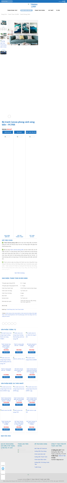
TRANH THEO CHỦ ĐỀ (26, 10)
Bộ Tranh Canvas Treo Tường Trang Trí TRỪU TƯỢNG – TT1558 (19, 423)
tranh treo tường (28, 314)
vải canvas (7, 316)
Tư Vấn (58, 10)
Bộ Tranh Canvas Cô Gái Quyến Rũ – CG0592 (32, 423)
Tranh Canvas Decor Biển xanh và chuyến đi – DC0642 (19, 399)
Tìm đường (3, 465)
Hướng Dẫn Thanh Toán (40, 456)
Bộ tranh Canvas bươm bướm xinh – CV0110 (18, 370)
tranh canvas (9, 313)
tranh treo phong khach (10, 314)
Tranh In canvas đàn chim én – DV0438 (19, 345)
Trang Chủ (4, 14)
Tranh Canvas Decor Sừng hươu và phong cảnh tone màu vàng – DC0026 (32, 371)
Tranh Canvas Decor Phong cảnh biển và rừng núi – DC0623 (6, 399)
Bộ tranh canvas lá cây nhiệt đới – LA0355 (31, 346)
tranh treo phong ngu (19, 314)
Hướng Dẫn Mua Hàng (40, 451)
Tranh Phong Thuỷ (12, 10)
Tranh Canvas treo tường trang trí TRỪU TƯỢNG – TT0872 (6, 346)
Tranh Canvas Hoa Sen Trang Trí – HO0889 (6, 423)
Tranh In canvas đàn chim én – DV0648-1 (6, 369)
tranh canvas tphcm (16, 313)
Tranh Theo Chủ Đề (13, 14)
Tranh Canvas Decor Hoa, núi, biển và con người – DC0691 (32, 399)
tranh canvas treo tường (26, 313)
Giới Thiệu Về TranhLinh (40, 448)
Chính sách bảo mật (39, 454)
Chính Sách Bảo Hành (40, 459)
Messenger (3, 474)
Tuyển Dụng (37, 467)
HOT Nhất (50, 10)
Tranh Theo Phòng (40, 10)
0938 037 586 (62, 455)
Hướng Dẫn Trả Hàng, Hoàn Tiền (41, 463)
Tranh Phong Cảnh (25, 14)
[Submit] (11, 1)
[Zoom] (9, 116)
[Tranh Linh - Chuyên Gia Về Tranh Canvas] (33, 6)
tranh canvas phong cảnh (16, 249)
